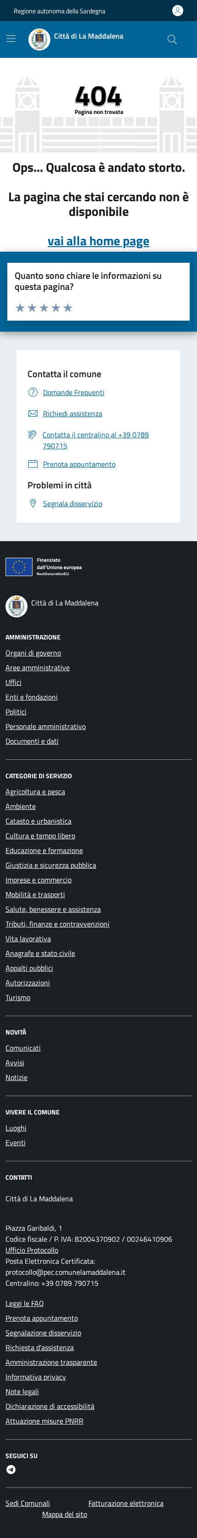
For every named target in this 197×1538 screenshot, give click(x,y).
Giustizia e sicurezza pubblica (50, 865)
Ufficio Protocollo (31, 1249)
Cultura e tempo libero (40, 835)
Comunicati (23, 1047)
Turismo (17, 997)
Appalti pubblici (29, 967)
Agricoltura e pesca (35, 791)
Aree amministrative (37, 667)
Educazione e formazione (44, 850)
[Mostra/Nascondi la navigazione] (10, 38)
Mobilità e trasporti (35, 894)
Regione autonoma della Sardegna (59, 11)
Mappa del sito (64, 1514)
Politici (16, 711)
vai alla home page (98, 240)
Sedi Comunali (27, 1503)
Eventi (15, 1142)
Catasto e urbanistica (38, 820)
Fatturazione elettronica (126, 1503)
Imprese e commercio (38, 879)
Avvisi (14, 1062)
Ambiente (20, 806)
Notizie (16, 1077)
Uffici (13, 682)
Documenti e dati (32, 740)
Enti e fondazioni (31, 696)
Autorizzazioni (27, 982)
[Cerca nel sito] (172, 39)
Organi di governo (33, 652)
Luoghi (16, 1127)
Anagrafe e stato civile (40, 953)
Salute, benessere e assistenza (53, 909)
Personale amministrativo (45, 726)
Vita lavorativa (28, 938)
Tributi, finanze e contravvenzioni (57, 923)
